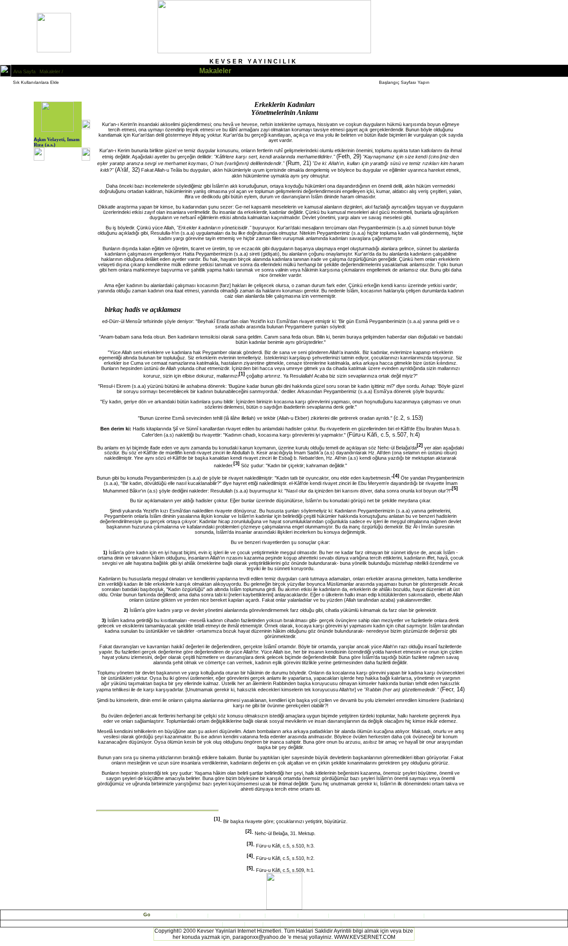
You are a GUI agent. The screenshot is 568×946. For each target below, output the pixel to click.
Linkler (350, 924)
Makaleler (253, 915)
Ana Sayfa (164, 915)
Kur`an (214, 924)
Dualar (254, 924)
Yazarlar (380, 915)
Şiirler (271, 924)
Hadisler (234, 924)
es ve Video (296, 924)
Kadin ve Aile (282, 915)
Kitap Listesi (192, 915)
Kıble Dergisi (224, 915)
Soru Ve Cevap (347, 915)
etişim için (409, 915)
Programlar (327, 924)
